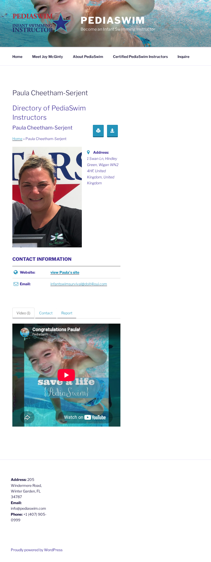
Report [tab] (66, 313)
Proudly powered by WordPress (37, 550)
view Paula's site (64, 272)
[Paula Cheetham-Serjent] (47, 197)
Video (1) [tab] (23, 313)
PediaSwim (113, 20)
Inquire (183, 56)
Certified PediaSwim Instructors (140, 56)
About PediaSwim (88, 56)
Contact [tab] (45, 313)
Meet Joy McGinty (47, 56)
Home (17, 56)
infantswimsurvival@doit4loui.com (78, 284)
